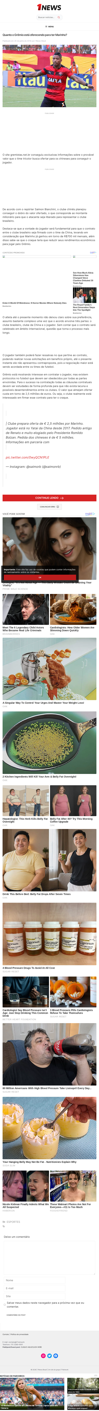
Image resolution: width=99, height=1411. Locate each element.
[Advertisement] (49, 132)
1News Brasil (40, 41)
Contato (6, 1334)
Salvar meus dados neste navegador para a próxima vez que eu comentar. (45, 1304)
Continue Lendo (47, 497)
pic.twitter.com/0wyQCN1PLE (27, 457)
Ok (40, 577)
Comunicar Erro (47, 507)
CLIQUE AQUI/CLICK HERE (31, 1347)
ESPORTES (13, 1221)
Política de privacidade (19, 1334)
